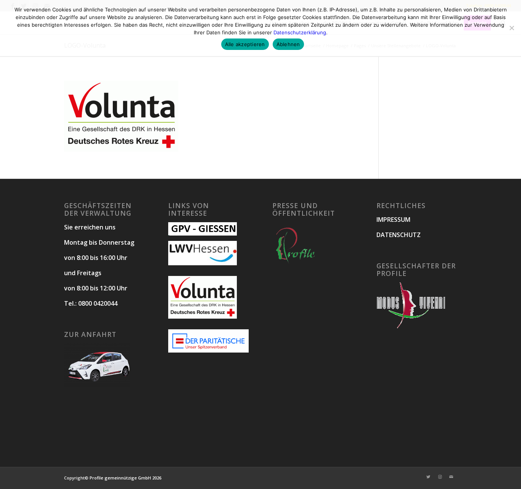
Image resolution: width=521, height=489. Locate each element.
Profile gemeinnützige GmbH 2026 (125, 478)
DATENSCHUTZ (398, 235)
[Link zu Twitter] (428, 477)
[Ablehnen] (511, 28)
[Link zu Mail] (451, 477)
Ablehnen (288, 44)
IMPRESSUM (393, 219)
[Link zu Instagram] (439, 477)
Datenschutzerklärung (299, 32)
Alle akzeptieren (245, 44)
